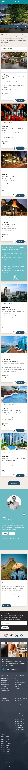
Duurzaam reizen (5, 708)
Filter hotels (17, 26)
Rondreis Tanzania (19, 713)
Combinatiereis (5, 690)
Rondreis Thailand (19, 700)
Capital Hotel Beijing (9, 309)
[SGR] (16, 635)
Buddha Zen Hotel (8, 224)
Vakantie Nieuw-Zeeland (7, 762)
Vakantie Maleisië (5, 749)
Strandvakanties (5, 684)
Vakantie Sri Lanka (5, 753)
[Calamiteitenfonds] (11, 635)
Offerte (5, 533)
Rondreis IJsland (19, 715)
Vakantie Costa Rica (6, 759)
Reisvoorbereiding (19, 684)
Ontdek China (6, 605)
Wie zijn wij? (4, 698)
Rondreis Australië (19, 729)
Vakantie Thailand (5, 739)
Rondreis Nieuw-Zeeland (21, 698)
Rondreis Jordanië (19, 727)
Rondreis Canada (19, 710)
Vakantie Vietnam (5, 751)
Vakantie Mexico (5, 757)
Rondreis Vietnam (19, 711)
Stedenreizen (4, 688)
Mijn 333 (16, 686)
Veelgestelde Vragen (20, 682)
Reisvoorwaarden (5, 706)
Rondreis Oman (18, 725)
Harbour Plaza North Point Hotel (13, 458)
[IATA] (21, 635)
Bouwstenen (4, 680)
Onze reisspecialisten (6, 704)
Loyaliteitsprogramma (20, 688)
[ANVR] (6, 635)
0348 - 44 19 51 (15, 538)
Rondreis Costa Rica (19, 719)
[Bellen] (22, 2)
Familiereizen (4, 682)
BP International (8, 176)
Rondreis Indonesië (19, 706)
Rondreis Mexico (19, 717)
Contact (12, 533)
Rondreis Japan (18, 704)
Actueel (16, 680)
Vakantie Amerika (5, 745)
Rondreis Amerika (19, 708)
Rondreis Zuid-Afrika (20, 702)
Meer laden (14, 483)
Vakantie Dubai (5, 761)
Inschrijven (5, 627)
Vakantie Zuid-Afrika (6, 743)
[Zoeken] (19, 2)
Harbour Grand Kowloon (10, 361)
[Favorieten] (15, 2)
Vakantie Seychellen (6, 766)
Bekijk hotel (20, 100)
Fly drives (3, 686)
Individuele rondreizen (6, 678)
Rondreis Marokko (19, 721)
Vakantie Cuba (4, 764)
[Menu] (26, 2)
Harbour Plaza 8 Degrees (11, 411)
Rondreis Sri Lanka (19, 723)
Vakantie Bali (4, 741)
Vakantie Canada (5, 747)
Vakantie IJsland (5, 755)
